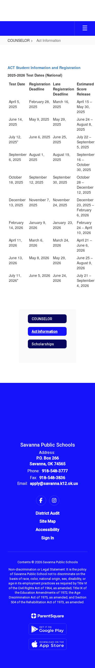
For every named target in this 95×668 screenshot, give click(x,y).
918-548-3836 (52, 477)
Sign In (47, 538)
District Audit (48, 513)
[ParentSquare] (47, 616)
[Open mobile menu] (85, 28)
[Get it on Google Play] (48, 629)
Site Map (48, 521)
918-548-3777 (55, 471)
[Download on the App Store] (48, 644)
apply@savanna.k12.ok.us (54, 483)
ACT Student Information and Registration (44, 67)
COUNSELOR (19, 40)
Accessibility (47, 529)
